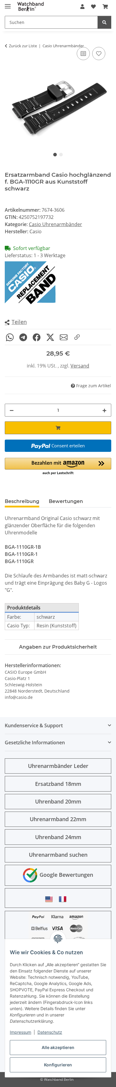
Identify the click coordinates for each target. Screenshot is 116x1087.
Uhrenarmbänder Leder (58, 765)
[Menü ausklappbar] (8, 3)
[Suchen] (104, 22)
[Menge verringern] (11, 410)
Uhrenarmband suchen (58, 854)
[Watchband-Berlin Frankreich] (64, 899)
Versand (79, 365)
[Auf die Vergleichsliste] (83, 53)
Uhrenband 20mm (58, 801)
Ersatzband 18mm (58, 783)
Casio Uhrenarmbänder (55, 224)
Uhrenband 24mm (58, 837)
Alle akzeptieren (58, 1047)
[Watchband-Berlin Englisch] (50, 899)
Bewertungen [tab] (66, 501)
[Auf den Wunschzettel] (98, 53)
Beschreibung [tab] (22, 501)
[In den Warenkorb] (58, 427)
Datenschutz (49, 1032)
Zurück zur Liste (23, 45)
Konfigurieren (58, 1064)
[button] (82, 7)
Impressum (20, 1032)
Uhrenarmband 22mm (58, 819)
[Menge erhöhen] (104, 410)
